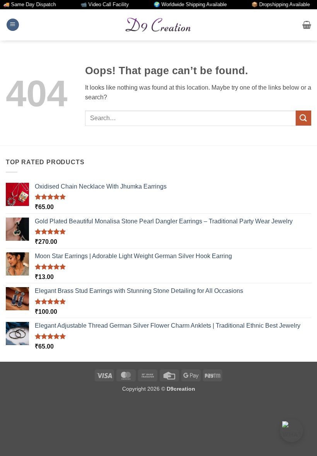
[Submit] (303, 118)
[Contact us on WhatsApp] (291, 430)
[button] (13, 25)
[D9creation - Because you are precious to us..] (158, 24)
